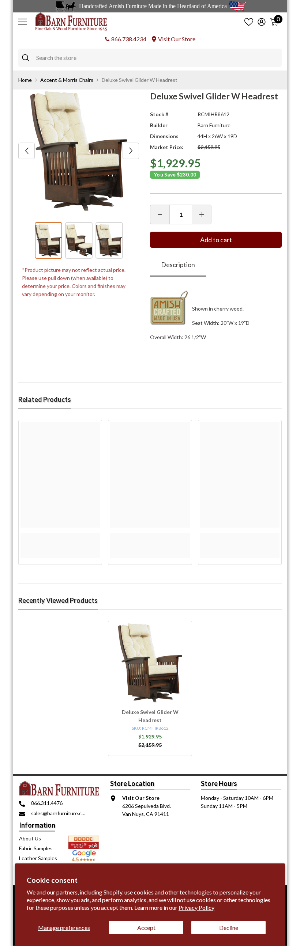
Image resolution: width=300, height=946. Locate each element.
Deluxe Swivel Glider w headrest (150, 716)
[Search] (150, 58)
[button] (26, 151)
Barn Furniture (214, 125)
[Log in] (261, 22)
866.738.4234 (128, 38)
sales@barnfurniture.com (60, 813)
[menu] (22, 22)
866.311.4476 (47, 803)
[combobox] (157, 57)
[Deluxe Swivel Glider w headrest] (150, 663)
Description (178, 265)
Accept (146, 927)
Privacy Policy (196, 907)
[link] (60, 537)
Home (25, 80)
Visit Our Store (176, 38)
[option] (78, 151)
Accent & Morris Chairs (66, 80)
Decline (228, 927)
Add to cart (216, 240)
